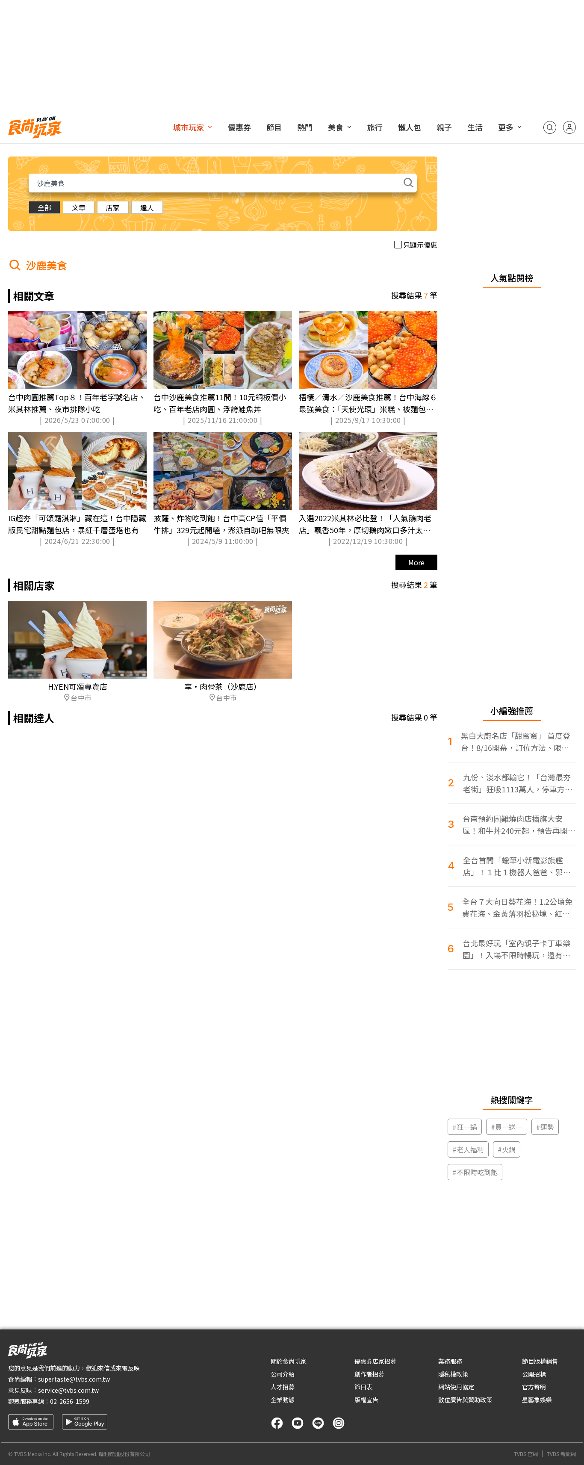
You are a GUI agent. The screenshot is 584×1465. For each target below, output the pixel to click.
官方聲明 (534, 1386)
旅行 (375, 127)
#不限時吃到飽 (475, 1172)
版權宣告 (366, 1399)
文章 (79, 207)
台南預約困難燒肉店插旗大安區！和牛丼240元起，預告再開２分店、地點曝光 (519, 824)
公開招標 (534, 1374)
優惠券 (239, 127)
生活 (475, 127)
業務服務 (450, 1361)
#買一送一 (506, 1127)
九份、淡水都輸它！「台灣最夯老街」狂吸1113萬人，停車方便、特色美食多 (517, 783)
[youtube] (297, 1423)
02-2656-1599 (69, 1401)
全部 (44, 207)
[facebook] (277, 1423)
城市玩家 (188, 127)
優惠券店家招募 (375, 1361)
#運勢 (545, 1127)
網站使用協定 (456, 1386)
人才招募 (283, 1386)
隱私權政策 (453, 1374)
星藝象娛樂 (537, 1399)
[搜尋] (549, 127)
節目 (274, 127)
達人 (147, 207)
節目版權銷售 (540, 1361)
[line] (318, 1423)
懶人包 (409, 127)
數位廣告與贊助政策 (465, 1399)
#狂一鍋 (464, 1127)
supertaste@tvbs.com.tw (74, 1379)
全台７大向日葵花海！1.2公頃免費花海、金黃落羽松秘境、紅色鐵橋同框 (517, 907)
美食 (335, 127)
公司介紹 (283, 1374)
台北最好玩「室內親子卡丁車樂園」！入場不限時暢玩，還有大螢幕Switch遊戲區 (516, 949)
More (416, 562)
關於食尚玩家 (289, 1361)
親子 (444, 127)
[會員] (569, 127)
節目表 (363, 1386)
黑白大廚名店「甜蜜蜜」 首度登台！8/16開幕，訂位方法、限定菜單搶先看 (515, 741)
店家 (113, 207)
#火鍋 (507, 1149)
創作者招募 (369, 1374)
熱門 (305, 127)
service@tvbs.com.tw (68, 1390)
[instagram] (338, 1423)
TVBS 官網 (526, 1453)
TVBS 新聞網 (561, 1453)
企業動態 (283, 1399)
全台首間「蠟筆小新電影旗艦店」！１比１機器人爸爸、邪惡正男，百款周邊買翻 (517, 866)
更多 (505, 127)
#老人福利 (468, 1149)
